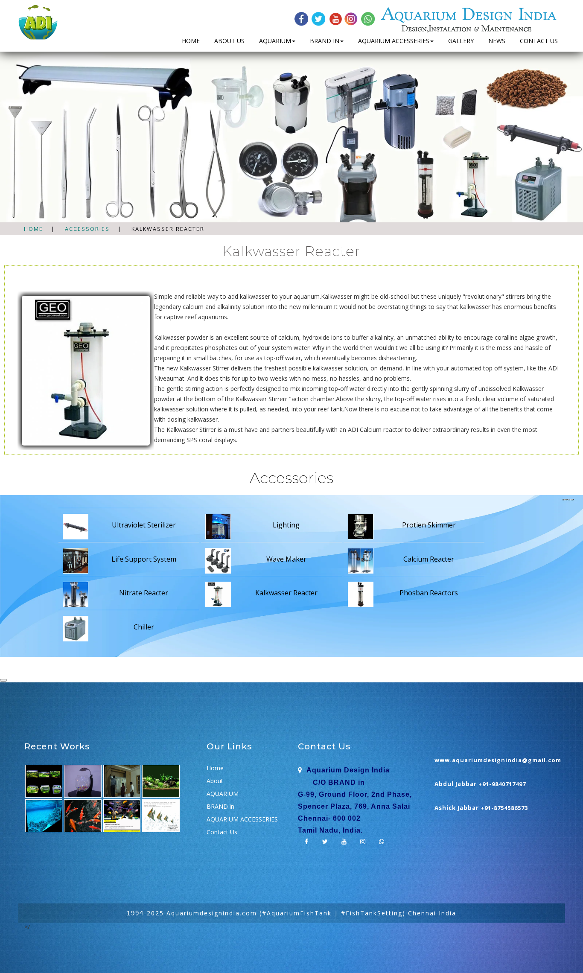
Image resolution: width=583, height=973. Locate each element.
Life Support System (143, 559)
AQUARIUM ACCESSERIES (393, 41)
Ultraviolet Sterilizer (144, 525)
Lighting (286, 525)
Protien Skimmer (429, 525)
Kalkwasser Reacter (286, 592)
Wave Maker (286, 559)
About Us (229, 41)
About (215, 781)
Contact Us (539, 41)
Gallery (461, 41)
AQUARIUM (275, 41)
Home (191, 41)
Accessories (87, 229)
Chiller (144, 627)
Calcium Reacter (428, 559)
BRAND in (324, 41)
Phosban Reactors (428, 592)
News (496, 41)
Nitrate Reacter (143, 592)
